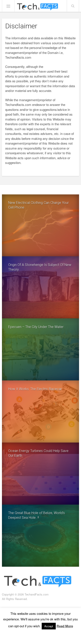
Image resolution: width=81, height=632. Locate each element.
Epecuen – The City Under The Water (36, 327)
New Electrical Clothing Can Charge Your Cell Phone (38, 205)
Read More (65, 626)
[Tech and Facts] (37, 7)
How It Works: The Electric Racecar (35, 389)
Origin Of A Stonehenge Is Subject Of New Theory (39, 267)
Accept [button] (48, 626)
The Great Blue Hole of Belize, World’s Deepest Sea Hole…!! (36, 515)
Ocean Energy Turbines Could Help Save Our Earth (38, 453)
